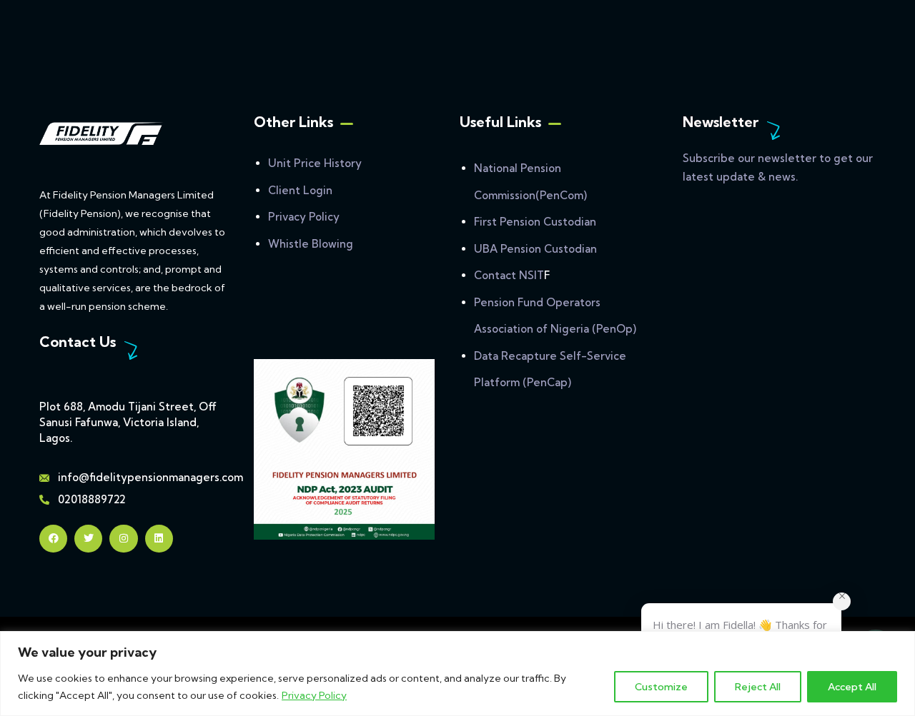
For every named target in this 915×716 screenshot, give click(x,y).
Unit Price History (315, 163)
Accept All (852, 686)
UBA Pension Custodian (535, 249)
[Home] (101, 133)
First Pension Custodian (535, 221)
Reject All (758, 686)
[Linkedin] (159, 539)
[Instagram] (123, 539)
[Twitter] (88, 539)
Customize (661, 686)
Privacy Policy (314, 695)
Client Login (300, 190)
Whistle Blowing (310, 244)
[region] (457, 673)
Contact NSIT (509, 275)
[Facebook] (53, 539)
